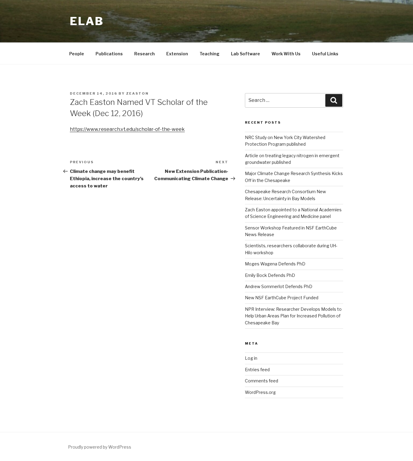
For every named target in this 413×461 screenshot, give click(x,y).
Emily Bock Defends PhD (270, 275)
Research (144, 53)
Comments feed (261, 380)
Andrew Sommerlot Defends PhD (278, 286)
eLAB (87, 21)
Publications (109, 53)
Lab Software (245, 53)
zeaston (137, 93)
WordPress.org (260, 392)
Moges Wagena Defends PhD (275, 263)
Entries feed (257, 369)
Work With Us (286, 53)
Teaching (210, 53)
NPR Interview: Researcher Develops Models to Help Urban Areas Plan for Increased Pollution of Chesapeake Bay (293, 316)
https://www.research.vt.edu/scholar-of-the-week (127, 129)
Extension (177, 53)
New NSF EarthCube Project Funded (281, 297)
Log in (251, 358)
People (76, 53)
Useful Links (325, 53)
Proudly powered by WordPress (99, 447)
